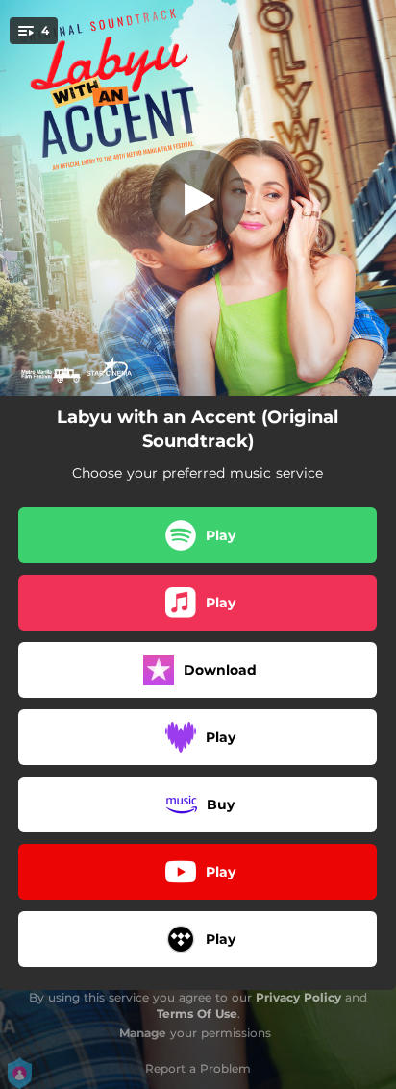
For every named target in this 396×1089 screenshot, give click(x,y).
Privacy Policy (298, 997)
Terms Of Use (197, 1013)
